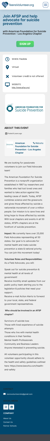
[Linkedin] (11, 407)
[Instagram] (5, 407)
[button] (25, 44)
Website (39, 143)
